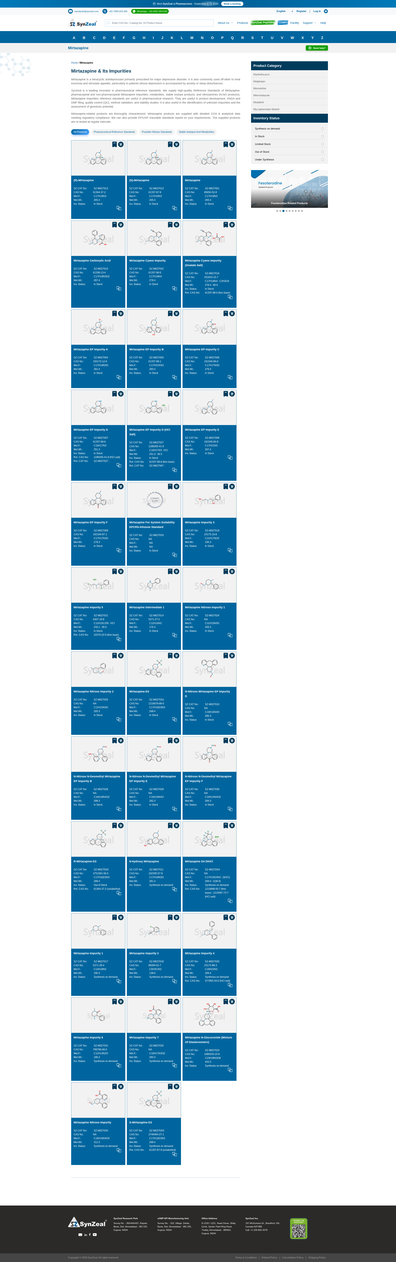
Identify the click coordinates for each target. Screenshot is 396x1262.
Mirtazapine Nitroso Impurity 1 (205, 607)
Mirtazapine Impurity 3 (199, 522)
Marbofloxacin (261, 74)
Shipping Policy (317, 1257)
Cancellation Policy (292, 1257)
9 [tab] (302, 211)
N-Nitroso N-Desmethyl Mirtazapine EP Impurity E (152, 779)
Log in (317, 11)
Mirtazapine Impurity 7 (144, 1037)
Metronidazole (261, 95)
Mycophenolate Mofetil (266, 109)
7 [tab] (296, 211)
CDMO (283, 22)
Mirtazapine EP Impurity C (202, 349)
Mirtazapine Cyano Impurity (147, 260)
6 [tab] (293, 211)
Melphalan (259, 81)
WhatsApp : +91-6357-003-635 (152, 11)
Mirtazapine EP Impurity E (202, 429)
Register (301, 11)
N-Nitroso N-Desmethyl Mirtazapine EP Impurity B (97, 779)
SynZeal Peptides (262, 22)
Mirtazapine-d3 (139, 691)
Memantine (259, 88)
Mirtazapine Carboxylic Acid (92, 260)
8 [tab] (299, 211)
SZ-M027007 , (157, 465)
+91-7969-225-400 (118, 11)
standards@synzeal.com (86, 11)
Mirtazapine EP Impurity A (91, 349)
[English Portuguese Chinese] (281, 11)
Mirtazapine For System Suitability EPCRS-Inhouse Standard (152, 525)
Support (307, 22)
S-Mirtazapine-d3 (140, 1122)
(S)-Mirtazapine (139, 180)
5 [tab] (289, 211)
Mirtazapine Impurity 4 (199, 953)
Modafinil (258, 102)
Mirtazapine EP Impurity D (91, 429)
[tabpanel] (198, 4)
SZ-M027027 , (101, 461)
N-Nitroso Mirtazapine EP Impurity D (207, 694)
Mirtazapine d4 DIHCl (199, 861)
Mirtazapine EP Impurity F (91, 522)
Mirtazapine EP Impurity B (146, 349)
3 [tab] (283, 211)
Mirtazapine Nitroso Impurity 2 (94, 691)
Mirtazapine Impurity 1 (88, 953)
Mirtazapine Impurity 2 (144, 953)
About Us (223, 22)
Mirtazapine (192, 180)
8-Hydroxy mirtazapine (144, 861)
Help (323, 22)
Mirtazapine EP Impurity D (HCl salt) (149, 432)
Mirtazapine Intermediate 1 (146, 607)
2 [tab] (280, 211)
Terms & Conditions (246, 1257)
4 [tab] (286, 211)
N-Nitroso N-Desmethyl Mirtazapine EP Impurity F (208, 779)
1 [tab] (277, 211)
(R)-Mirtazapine (84, 180)
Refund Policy (269, 1257)
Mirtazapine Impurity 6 (88, 1037)
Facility (294, 22)
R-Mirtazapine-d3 (85, 861)
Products (242, 22)
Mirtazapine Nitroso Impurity (92, 1122)
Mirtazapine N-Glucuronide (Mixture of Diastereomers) (208, 1040)
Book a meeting (238, 3)
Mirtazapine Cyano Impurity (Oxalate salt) (203, 263)
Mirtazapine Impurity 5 (88, 607)
